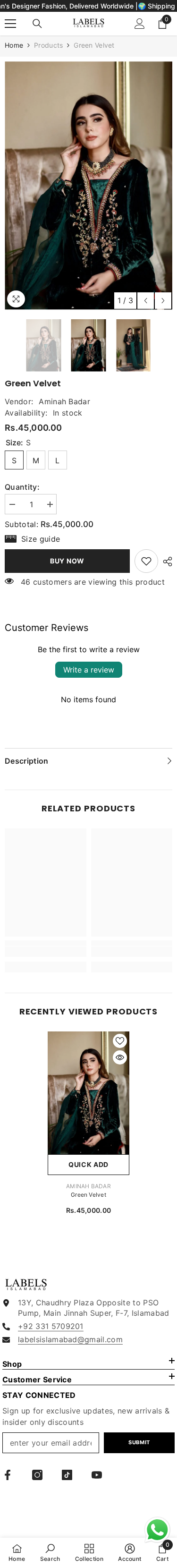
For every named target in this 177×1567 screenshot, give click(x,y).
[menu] (10, 23)
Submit (139, 1442)
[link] (146, 561)
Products (48, 45)
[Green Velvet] (88, 1092)
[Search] (37, 23)
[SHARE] (165, 561)
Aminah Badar (64, 401)
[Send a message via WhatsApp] (157, 1530)
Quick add (88, 1164)
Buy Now (67, 561)
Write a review (88, 669)
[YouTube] (96, 1475)
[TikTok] (67, 1475)
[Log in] (140, 23)
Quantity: (22, 487)
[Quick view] (120, 1057)
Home (14, 45)
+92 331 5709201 (51, 1326)
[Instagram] (37, 1475)
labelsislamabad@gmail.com (70, 1339)
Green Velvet (88, 1194)
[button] (145, 300)
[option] (88, 185)
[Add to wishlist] (120, 1041)
